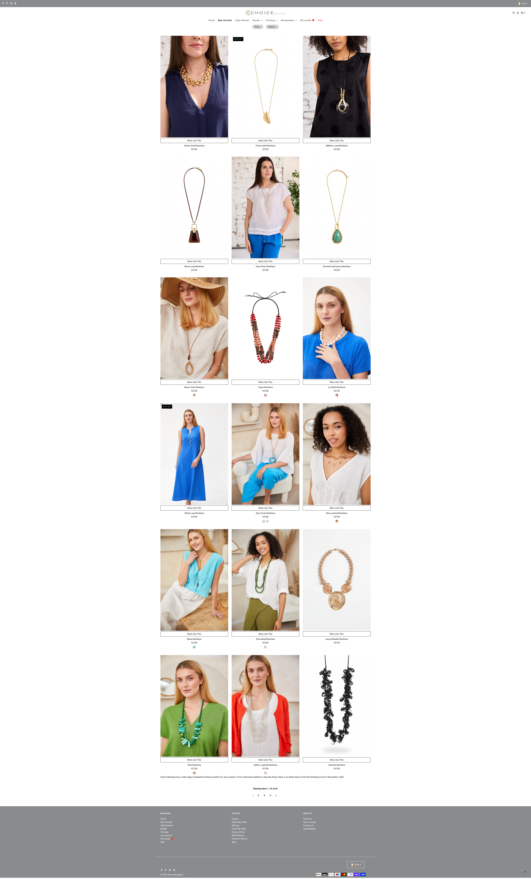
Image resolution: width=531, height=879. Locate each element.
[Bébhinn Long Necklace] (337, 86)
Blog (234, 842)
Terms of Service (240, 838)
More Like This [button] (194, 140)
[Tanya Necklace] (265, 328)
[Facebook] (3, 3)
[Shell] (336, 395)
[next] (276, 795)
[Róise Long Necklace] (194, 207)
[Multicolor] (265, 395)
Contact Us (308, 825)
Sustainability (309, 829)
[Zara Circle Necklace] (265, 454)
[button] (258, 27)
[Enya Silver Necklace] (265, 207)
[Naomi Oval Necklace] (194, 328)
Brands (256, 20)
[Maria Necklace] (194, 580)
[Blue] (263, 521)
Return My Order (239, 822)
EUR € (525, 3)
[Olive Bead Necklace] (265, 580)
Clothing (270, 20)
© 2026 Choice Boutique (171, 874)
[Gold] (194, 647)
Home (212, 20)
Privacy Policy (238, 832)
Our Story (307, 819)
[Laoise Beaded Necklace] (337, 580)
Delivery (235, 825)
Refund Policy (238, 835)
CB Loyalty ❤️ (307, 20)
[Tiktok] (15, 3)
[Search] (514, 13)
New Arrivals (225, 20)
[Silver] (265, 773)
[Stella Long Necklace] (194, 454)
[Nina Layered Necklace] (337, 454)
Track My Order (239, 829)
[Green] (265, 647)
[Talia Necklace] (194, 706)
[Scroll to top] (525, 872)
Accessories (287, 20)
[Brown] (194, 395)
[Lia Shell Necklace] (337, 328)
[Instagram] (11, 3)
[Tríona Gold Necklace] (265, 86)
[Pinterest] (7, 3)
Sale (320, 20)
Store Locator (309, 822)
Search (235, 819)
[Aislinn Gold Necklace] (194, 86)
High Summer (242, 20)
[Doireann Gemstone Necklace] (337, 207)
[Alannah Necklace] (337, 706)
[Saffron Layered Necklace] (265, 706)
